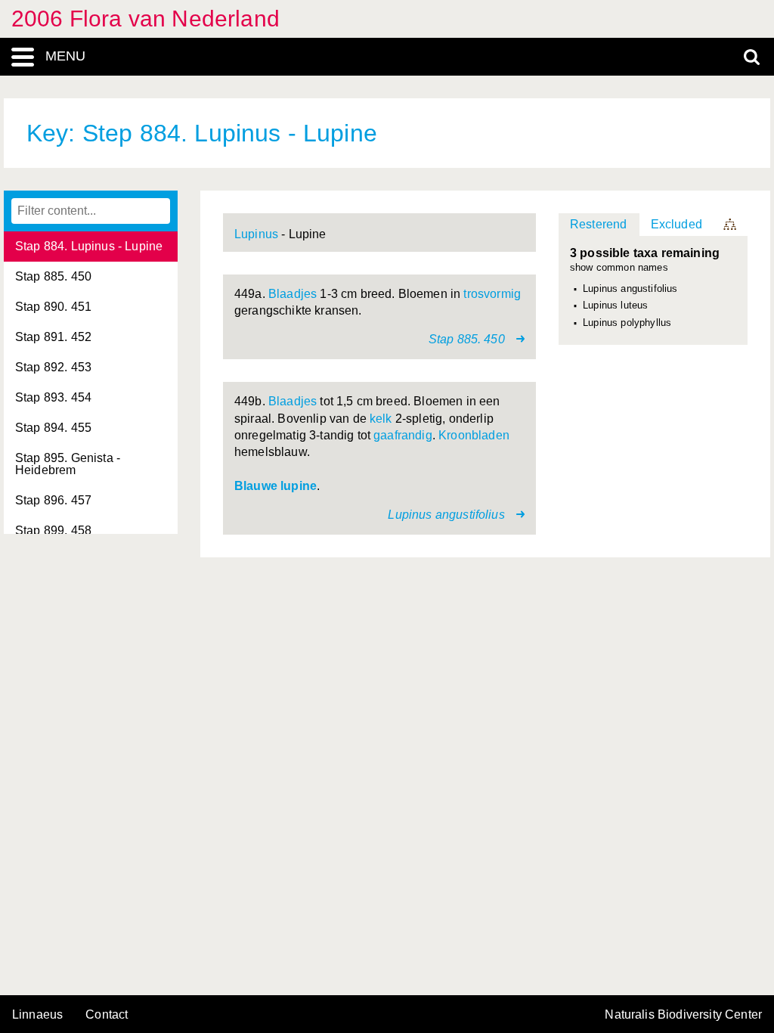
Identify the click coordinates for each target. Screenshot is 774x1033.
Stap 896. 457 (53, 500)
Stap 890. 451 (53, 306)
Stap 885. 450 (53, 276)
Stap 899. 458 (53, 530)
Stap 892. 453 (53, 367)
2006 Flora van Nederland (145, 18)
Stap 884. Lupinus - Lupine (89, 246)
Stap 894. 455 (53, 427)
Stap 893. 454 (53, 397)
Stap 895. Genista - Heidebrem (67, 463)
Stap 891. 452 (53, 336)
